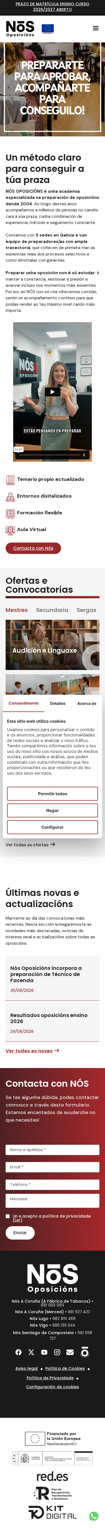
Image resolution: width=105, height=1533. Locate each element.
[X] (31, 1352)
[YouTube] (44, 1352)
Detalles (58, 703)
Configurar (52, 827)
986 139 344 (63, 1325)
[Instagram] (57, 1352)
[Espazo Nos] (84, 1352)
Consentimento (24, 702)
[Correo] (70, 1352)
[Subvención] (48, 29)
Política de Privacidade (50, 1378)
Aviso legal (26, 1368)
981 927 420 (79, 1312)
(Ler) (17, 1220)
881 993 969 (52, 1305)
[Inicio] (20, 29)
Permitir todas (52, 793)
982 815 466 (64, 1318)
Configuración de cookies (52, 1387)
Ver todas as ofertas (27, 845)
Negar (52, 810)
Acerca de (86, 703)
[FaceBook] (18, 1352)
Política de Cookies (65, 1368)
